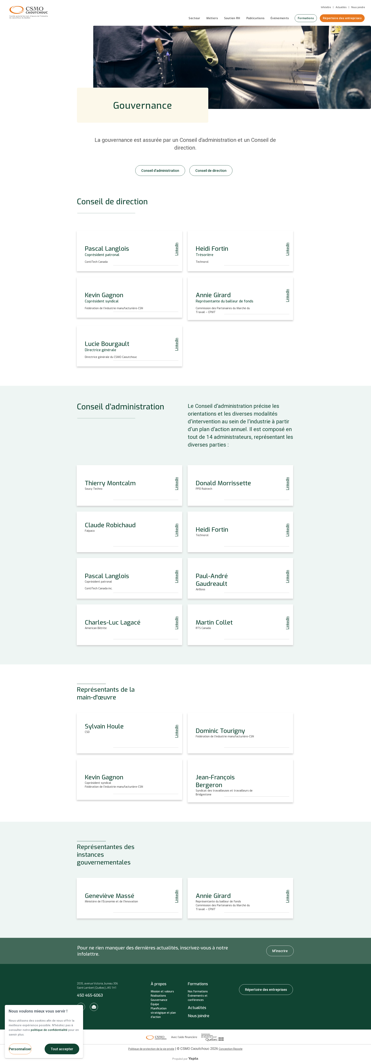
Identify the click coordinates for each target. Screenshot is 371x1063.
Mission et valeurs (162, 991)
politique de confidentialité (49, 1030)
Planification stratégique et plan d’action (163, 1013)
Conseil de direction (210, 171)
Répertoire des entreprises (342, 18)
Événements (280, 18)
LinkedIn (177, 249)
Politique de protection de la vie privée (151, 1048)
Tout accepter (62, 1049)
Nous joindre (358, 7)
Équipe (155, 1004)
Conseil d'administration (160, 171)
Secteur (194, 18)
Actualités (341, 7)
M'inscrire (280, 951)
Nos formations (198, 991)
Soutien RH (232, 18)
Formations (306, 18)
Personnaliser (20, 1049)
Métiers (212, 18)
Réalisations (158, 996)
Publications (255, 18)
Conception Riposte (231, 1048)
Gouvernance (159, 1000)
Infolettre (326, 7)
